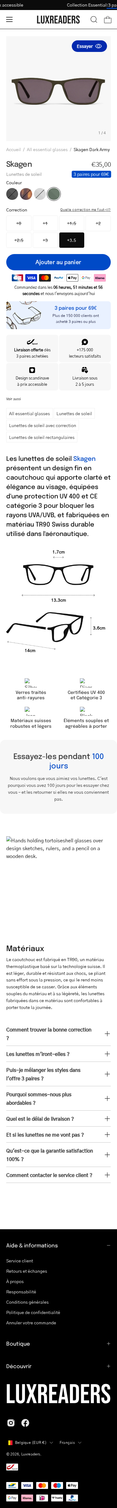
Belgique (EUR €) (30, 1442)
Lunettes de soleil (74, 413)
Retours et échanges (26, 1271)
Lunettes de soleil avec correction (42, 425)
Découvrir (19, 1366)
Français (67, 1442)
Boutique (18, 1343)
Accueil (13, 149)
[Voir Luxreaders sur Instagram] (11, 1423)
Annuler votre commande (31, 1322)
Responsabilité (21, 1291)
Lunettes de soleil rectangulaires (42, 437)
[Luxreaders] (58, 19)
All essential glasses (47, 149)
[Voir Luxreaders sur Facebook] (25, 1423)
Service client (19, 1260)
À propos (15, 1281)
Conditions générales (27, 1302)
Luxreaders (30, 1454)
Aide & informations (32, 1245)
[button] (93, 19)
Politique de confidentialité (33, 1312)
